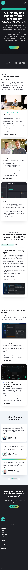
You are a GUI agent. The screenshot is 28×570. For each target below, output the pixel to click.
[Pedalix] (3, 3)
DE (2, 567)
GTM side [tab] (17, 244)
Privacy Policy (4, 534)
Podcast (3, 544)
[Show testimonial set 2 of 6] (12, 478)
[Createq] (15, 63)
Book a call (14, 47)
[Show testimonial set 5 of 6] (15, 478)
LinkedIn (3, 524)
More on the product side (9, 279)
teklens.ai (3, 555)
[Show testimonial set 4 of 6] (14, 478)
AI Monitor (3, 559)
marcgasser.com (5, 551)
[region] (14, 448)
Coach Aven (4, 557)
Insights (2, 542)
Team (2, 530)
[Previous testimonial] (9, 478)
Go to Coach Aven (8, 360)
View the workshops (8, 219)
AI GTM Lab (3, 553)
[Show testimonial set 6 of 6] (16, 478)
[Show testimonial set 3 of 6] (13, 478)
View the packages (8, 178)
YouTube (9, 524)
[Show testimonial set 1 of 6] (11, 478)
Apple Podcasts (16, 524)
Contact (3, 532)
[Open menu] (25, 3)
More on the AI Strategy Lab (10, 134)
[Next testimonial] (19, 478)
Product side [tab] (5, 244)
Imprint (2, 536)
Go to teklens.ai (7, 403)
